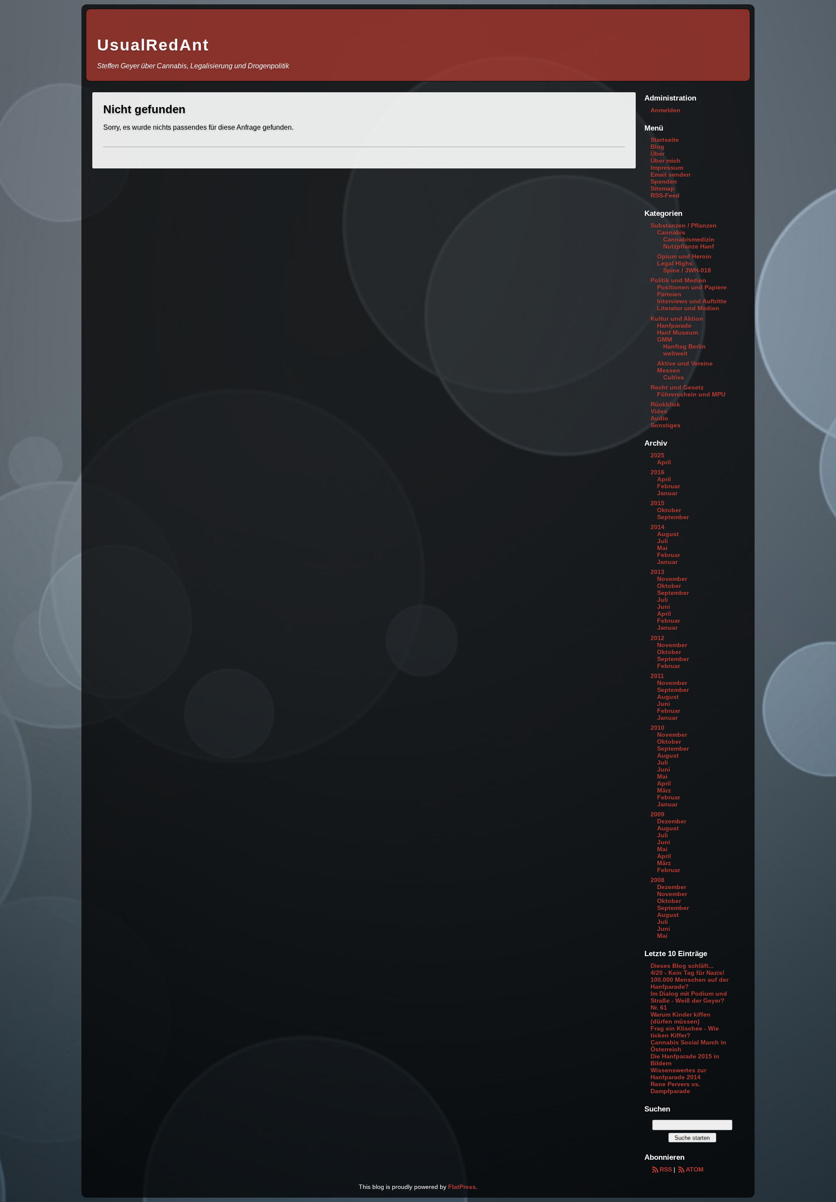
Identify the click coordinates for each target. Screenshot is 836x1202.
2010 (657, 727)
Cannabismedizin (689, 239)
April (664, 462)
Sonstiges (666, 425)
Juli (662, 540)
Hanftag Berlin (684, 346)
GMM (664, 339)
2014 (657, 527)
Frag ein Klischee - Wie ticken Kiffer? (685, 1032)
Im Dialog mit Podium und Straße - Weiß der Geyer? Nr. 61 (689, 1000)
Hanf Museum (677, 332)
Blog (657, 146)
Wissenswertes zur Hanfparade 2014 (678, 1074)
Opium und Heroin (684, 256)
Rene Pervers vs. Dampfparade (675, 1088)
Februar (668, 486)
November (672, 578)
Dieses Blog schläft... (682, 965)
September (673, 517)
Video (659, 411)
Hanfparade (674, 325)
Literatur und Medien (688, 308)
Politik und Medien (678, 280)
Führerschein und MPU (691, 394)
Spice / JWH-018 (687, 270)
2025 (657, 455)
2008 (657, 879)
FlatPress (462, 1186)
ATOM (695, 1169)
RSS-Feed (665, 195)
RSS (665, 1169)
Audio (659, 418)
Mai (662, 547)
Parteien (669, 294)
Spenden (664, 181)
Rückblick (665, 404)
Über (657, 153)
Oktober (669, 510)
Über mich (666, 160)
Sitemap (662, 188)
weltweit (675, 353)
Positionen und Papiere (692, 287)
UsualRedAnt (153, 45)
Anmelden (666, 110)
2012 (657, 638)
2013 (657, 571)
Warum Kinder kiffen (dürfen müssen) (681, 1018)
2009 (657, 814)
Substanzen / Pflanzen (684, 225)
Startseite (665, 139)
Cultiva (673, 377)
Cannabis (671, 232)
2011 (657, 675)
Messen (668, 370)
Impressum (667, 167)
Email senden (671, 174)
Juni (663, 606)
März (664, 790)
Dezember (671, 821)
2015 (657, 503)
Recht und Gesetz (677, 387)
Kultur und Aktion (677, 318)
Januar (667, 493)
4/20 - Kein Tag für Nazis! (688, 972)
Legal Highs (675, 263)
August (668, 533)
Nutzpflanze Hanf (688, 246)
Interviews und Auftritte (692, 301)
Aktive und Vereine (685, 363)
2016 (657, 472)
